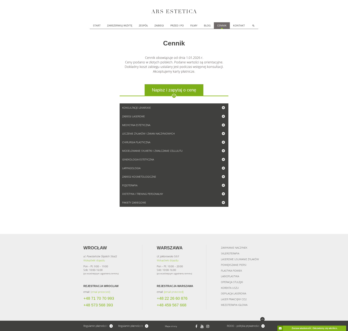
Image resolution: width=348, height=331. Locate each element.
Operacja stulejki (232, 282)
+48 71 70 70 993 (98, 298)
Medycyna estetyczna (136, 125)
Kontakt (239, 25)
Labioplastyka (230, 276)
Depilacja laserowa (233, 293)
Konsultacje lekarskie (136, 107)
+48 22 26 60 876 (172, 298)
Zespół (143, 25)
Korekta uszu (230, 288)
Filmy (193, 25)
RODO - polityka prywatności (243, 326)
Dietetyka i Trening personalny (142, 194)
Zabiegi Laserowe (133, 116)
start (97, 25)
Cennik (222, 25)
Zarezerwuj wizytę (119, 25)
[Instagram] (207, 326)
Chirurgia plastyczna (136, 142)
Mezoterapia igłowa (234, 305)
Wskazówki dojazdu (94, 260)
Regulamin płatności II (130, 326)
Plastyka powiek (231, 270)
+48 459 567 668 (171, 305)
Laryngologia (131, 168)
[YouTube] (202, 326)
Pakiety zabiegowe (134, 202)
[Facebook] (196, 326)
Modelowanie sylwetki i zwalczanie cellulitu (152, 150)
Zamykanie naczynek (234, 247)
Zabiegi (159, 25)
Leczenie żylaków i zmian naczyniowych (148, 133)
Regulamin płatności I (95, 326)
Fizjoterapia (129, 185)
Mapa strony (171, 326)
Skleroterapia (230, 253)
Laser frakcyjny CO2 (234, 299)
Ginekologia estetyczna (138, 159)
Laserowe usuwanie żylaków (240, 259)
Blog (207, 25)
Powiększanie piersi (233, 265)
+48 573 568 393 (98, 305)
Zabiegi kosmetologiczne (139, 176)
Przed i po (177, 25)
